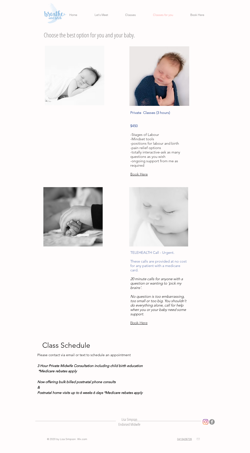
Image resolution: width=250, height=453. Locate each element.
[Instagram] (205, 422)
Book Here (139, 174)
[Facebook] (212, 422)
